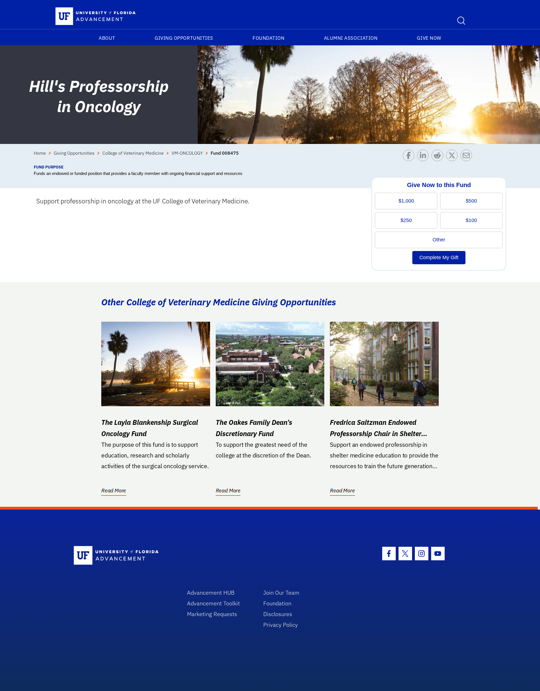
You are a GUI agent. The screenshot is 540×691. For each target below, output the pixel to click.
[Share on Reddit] (438, 157)
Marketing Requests (212, 614)
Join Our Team (281, 592)
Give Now (429, 38)
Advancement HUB (211, 592)
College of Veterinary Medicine (133, 153)
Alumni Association (351, 38)
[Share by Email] (467, 157)
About (107, 38)
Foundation (268, 38)
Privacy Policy (280, 624)
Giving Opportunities (184, 38)
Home (40, 153)
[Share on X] (453, 157)
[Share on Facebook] (410, 157)
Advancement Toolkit (213, 603)
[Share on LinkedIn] (424, 157)
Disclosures (277, 614)
